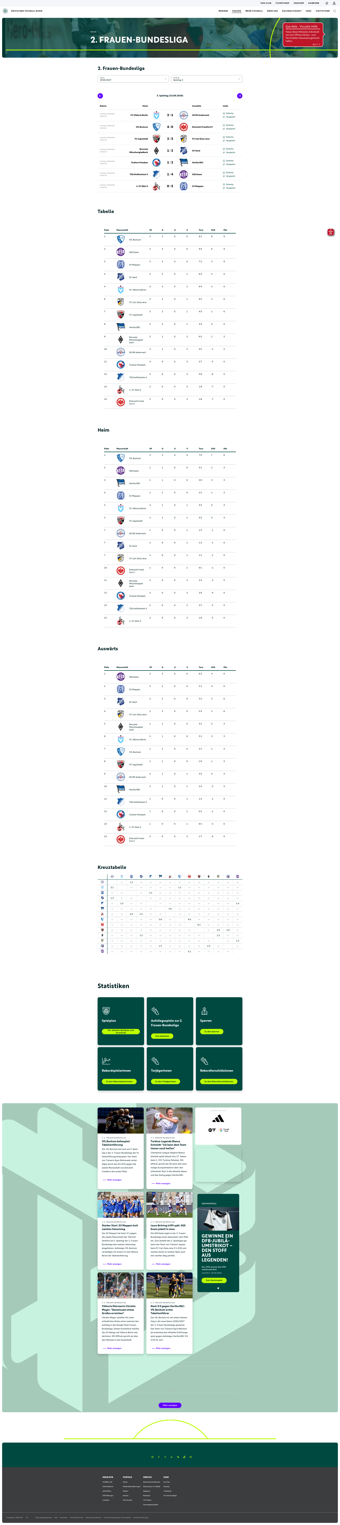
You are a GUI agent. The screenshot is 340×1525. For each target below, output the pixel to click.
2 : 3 (170, 138)
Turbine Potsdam (139, 163)
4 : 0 (170, 127)
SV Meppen (197, 186)
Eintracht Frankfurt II (202, 127)
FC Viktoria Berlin (139, 115)
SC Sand (196, 151)
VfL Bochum (142, 127)
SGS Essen (197, 174)
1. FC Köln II (142, 186)
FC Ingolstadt (141, 139)
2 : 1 (170, 115)
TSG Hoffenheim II (139, 174)
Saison (102, 78)
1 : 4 (170, 174)
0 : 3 (170, 186)
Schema (229, 113)
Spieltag (176, 78)
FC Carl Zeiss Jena (201, 139)
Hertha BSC (197, 163)
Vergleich (230, 117)
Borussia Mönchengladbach (138, 150)
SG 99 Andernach (200, 115)
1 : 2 (170, 150)
